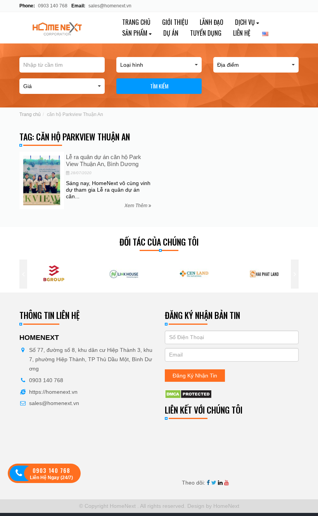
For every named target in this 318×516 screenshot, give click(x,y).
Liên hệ (242, 33)
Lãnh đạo (211, 22)
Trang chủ (136, 22)
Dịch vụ (245, 22)
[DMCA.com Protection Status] (188, 394)
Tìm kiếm (159, 86)
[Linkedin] (220, 483)
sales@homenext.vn (109, 6)
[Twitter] (213, 483)
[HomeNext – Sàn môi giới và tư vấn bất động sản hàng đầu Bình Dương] (62, 27)
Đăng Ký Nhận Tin (195, 375)
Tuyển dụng (205, 33)
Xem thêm (136, 205)
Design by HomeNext (212, 506)
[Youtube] (226, 483)
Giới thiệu (175, 22)
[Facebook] (208, 483)
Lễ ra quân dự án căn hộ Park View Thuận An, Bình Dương (103, 160)
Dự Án (170, 33)
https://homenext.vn (53, 392)
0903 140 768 (52, 6)
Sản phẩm (135, 33)
